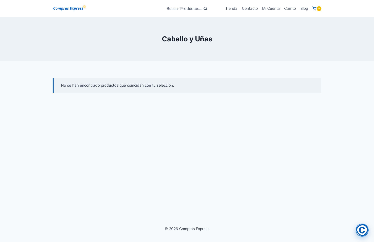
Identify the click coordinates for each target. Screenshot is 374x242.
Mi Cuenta (271, 8)
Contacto (250, 8)
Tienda (231, 8)
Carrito (290, 8)
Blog (304, 8)
